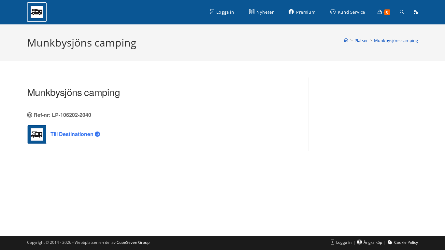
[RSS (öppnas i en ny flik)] (416, 12)
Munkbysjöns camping (396, 40)
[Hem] (346, 40)
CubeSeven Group (133, 242)
